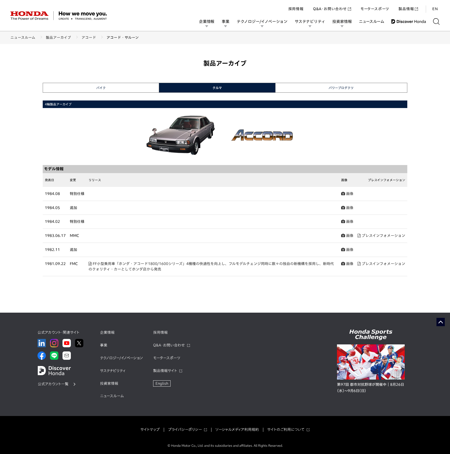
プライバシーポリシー (185, 429)
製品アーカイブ (58, 37)
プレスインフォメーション (383, 235)
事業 (225, 21)
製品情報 (406, 9)
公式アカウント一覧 (53, 384)
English (161, 383)
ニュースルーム (371, 21)
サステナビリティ (310, 21)
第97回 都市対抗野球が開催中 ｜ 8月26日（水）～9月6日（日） (370, 388)
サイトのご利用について (285, 429)
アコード (89, 37)
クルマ (217, 87)
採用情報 (296, 9)
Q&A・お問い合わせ (330, 9)
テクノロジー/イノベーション (262, 21)
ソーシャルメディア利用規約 (237, 429)
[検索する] (436, 21)
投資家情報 (342, 21)
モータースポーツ (374, 9)
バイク (101, 87)
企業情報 (206, 21)
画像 (349, 194)
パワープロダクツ (341, 87)
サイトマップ (150, 429)
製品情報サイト (165, 371)
